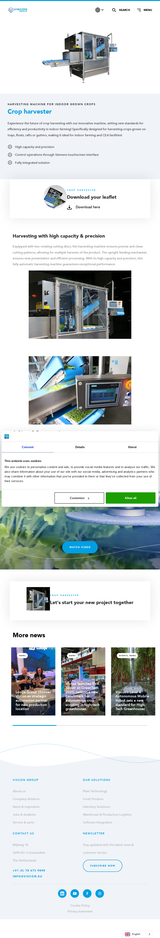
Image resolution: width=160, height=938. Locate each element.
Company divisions (26, 799)
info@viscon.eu (27, 876)
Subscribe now (102, 865)
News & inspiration (26, 807)
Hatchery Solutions (96, 807)
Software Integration (97, 822)
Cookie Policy (80, 905)
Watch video (80, 547)
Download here (87, 207)
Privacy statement (80, 911)
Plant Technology (95, 791)
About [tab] (132, 447)
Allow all (130, 498)
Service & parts (23, 822)
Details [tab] (80, 447)
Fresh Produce (93, 799)
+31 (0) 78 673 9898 (29, 870)
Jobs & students (24, 815)
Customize (77, 498)
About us (19, 791)
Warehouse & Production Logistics (107, 815)
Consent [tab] (28, 447)
